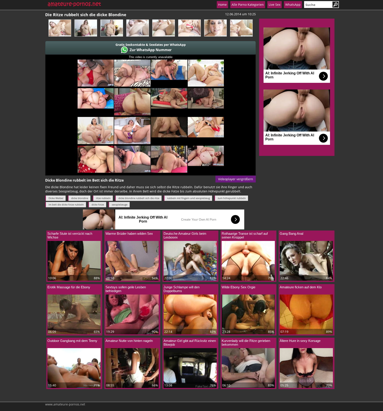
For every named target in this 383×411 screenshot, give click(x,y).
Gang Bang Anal (291, 233)
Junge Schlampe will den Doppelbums (181, 289)
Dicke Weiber (56, 198)
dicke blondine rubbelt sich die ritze (138, 198)
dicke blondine (79, 198)
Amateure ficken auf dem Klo (301, 287)
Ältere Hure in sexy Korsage (300, 341)
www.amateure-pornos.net (65, 404)
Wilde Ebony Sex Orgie (238, 287)
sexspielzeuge (119, 204)
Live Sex (274, 4)
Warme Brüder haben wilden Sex (129, 233)
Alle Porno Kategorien (248, 4)
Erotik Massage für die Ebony (68, 287)
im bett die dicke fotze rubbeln (66, 204)
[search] (318, 4)
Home (222, 4)
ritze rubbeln (103, 198)
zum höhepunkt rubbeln (232, 198)
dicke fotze (98, 204)
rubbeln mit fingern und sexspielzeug (188, 198)
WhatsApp (293, 4)
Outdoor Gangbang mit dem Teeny (72, 341)
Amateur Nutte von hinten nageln (129, 341)
